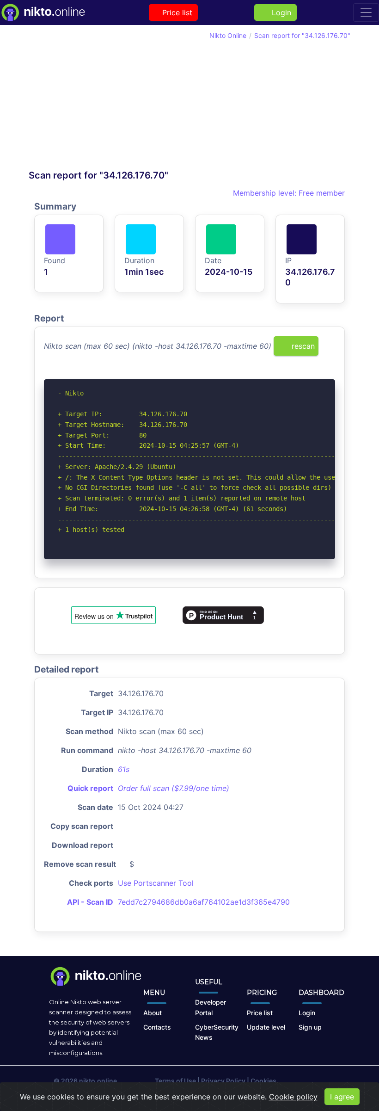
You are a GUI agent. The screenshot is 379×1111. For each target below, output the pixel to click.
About (152, 1013)
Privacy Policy (223, 1081)
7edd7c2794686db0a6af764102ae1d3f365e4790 (204, 902)
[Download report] (314, 373)
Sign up (310, 1027)
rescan (302, 346)
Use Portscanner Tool (156, 883)
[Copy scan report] (299, 373)
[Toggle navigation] (366, 12)
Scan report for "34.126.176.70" (302, 35)
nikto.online (98, 1081)
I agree (342, 1096)
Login (279, 12)
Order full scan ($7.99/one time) (173, 788)
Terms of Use (175, 1081)
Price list (176, 12)
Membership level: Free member (288, 193)
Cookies (263, 1081)
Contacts (157, 1027)
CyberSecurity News (216, 1032)
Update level (266, 1027)
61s (123, 769)
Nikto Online (227, 35)
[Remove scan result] (329, 373)
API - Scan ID (90, 902)
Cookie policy (293, 1096)
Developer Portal (210, 1007)
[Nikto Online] (42, 12)
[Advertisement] (109, 100)
